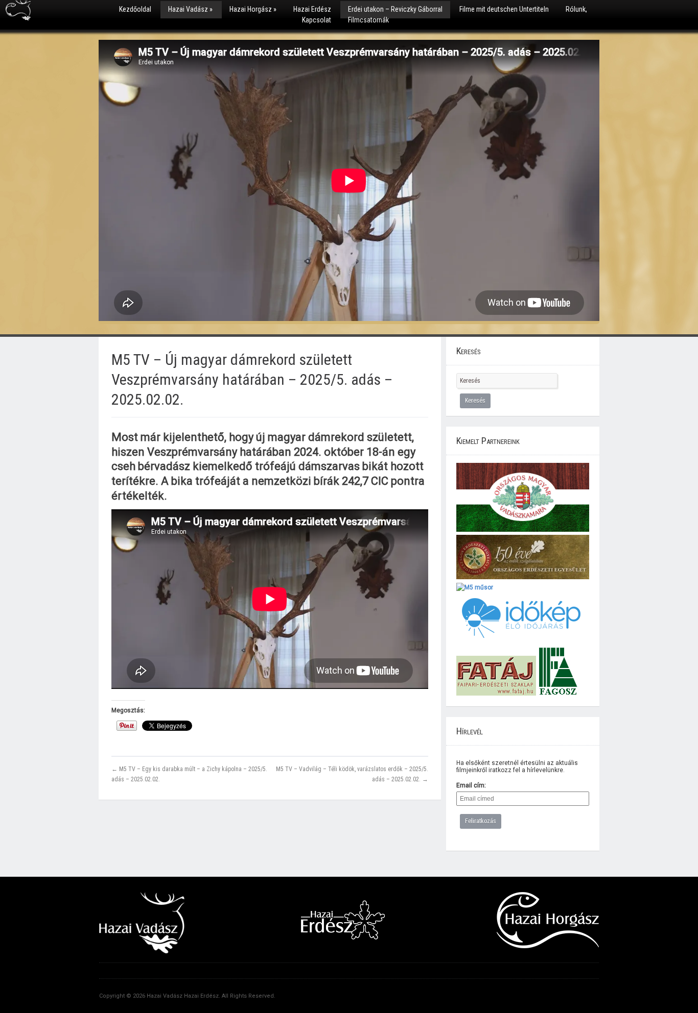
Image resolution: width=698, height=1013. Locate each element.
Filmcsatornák (368, 20)
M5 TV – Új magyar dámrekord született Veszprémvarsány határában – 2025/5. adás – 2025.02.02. (251, 379)
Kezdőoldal (135, 9)
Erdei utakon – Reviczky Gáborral (395, 9)
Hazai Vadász (190, 9)
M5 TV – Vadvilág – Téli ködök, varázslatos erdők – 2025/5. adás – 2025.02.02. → (352, 773)
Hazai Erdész (312, 9)
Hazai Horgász (252, 9)
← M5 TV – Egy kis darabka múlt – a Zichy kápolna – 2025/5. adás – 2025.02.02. (189, 773)
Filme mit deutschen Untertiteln (504, 9)
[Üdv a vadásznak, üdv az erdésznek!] (18, 13)
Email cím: (471, 785)
